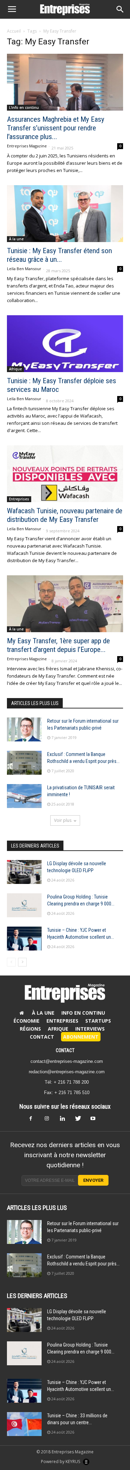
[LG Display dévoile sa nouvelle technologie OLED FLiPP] (24, 872)
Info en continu (83, 1012)
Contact (42, 1036)
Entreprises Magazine (27, 145)
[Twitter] (80, 1120)
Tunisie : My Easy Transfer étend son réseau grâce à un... (59, 255)
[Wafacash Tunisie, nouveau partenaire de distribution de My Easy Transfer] (65, 473)
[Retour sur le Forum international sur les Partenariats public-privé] (24, 729)
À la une (16, 239)
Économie (27, 1020)
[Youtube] (95, 1120)
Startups (98, 1020)
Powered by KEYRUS (61, 1461)
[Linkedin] (65, 1120)
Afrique (15, 369)
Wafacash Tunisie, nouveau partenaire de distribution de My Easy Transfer (64, 515)
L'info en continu (24, 107)
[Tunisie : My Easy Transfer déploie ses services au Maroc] (65, 343)
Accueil (14, 31)
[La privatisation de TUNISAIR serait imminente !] (24, 796)
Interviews (90, 1028)
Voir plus (62, 820)
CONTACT (65, 1050)
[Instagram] (50, 1120)
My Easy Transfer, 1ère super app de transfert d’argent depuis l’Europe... (58, 645)
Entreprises (19, 499)
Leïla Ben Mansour (24, 268)
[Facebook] (34, 1120)
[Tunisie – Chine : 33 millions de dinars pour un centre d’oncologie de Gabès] (24, 1424)
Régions (30, 1028)
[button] (120, 9)
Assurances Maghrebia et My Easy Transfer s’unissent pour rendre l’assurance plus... (55, 128)
